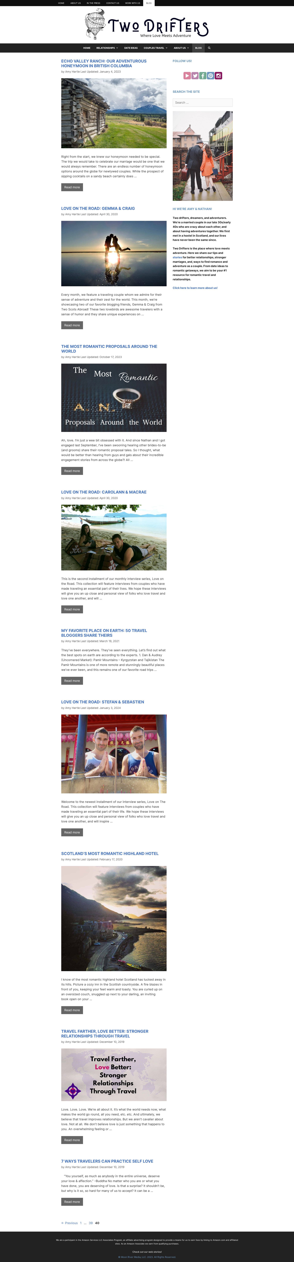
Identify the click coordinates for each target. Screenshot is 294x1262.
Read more (72, 187)
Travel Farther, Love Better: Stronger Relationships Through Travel (104, 1033)
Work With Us (132, 3)
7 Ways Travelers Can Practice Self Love (107, 1161)
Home (61, 3)
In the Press (93, 3)
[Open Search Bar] (209, 48)
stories (177, 257)
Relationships (105, 47)
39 (91, 1223)
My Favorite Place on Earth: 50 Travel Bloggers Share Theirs (104, 633)
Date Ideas (131, 47)
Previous (69, 1223)
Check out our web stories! (147, 1251)
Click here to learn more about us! (195, 287)
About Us (75, 3)
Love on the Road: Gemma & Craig (98, 208)
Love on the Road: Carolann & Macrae (104, 492)
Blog (149, 3)
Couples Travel (154, 47)
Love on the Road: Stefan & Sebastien (102, 702)
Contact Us (112, 3)
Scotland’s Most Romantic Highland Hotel (110, 853)
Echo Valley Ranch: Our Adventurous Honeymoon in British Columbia (104, 63)
